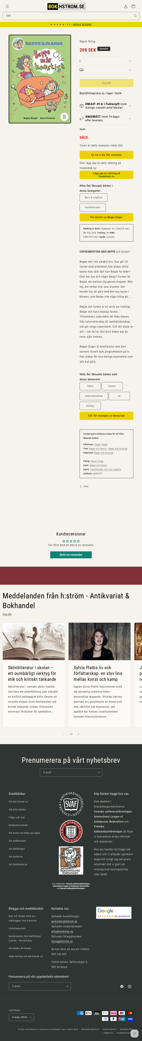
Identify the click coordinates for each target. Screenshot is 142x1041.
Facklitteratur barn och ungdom (105, 469)
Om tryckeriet (16, 856)
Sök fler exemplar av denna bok (106, 415)
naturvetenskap (94, 395)
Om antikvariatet (17, 840)
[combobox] (71, 16)
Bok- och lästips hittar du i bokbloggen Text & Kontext (23, 918)
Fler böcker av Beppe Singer (106, 217)
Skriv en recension (71, 554)
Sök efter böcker (17, 809)
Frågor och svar (17, 817)
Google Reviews (82, 24)
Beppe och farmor (98, 465)
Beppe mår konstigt (103, 452)
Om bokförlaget (17, 848)
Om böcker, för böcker (20, 948)
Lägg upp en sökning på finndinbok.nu (106, 175)
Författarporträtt (17, 928)
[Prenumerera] (98, 772)
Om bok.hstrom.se (18, 801)
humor (112, 386)
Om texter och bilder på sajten (24, 833)
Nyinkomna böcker (18, 825)
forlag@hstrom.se (62, 941)
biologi (90, 405)
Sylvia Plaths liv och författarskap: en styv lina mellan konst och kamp (98, 673)
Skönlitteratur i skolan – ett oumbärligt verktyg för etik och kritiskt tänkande (32, 673)
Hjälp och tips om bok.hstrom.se (26, 956)
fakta (90, 386)
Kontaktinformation (125, 1033)
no (119, 395)
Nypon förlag (97, 461)
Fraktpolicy (108, 1033)
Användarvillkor (127, 1029)
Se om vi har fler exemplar (106, 154)
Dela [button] (86, 486)
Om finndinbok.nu (18, 864)
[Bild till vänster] (63, 734)
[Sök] (135, 16)
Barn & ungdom (93, 197)
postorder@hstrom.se (64, 921)
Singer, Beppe (101, 444)
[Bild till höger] (78, 734)
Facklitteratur (93, 207)
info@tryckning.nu (62, 931)
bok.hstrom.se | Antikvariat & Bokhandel (42, 1029)
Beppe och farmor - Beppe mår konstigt (108, 448)
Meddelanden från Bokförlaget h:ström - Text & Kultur (25, 938)
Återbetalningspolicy (90, 1029)
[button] (7, 6)
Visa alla (7, 614)
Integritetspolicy (109, 1029)
